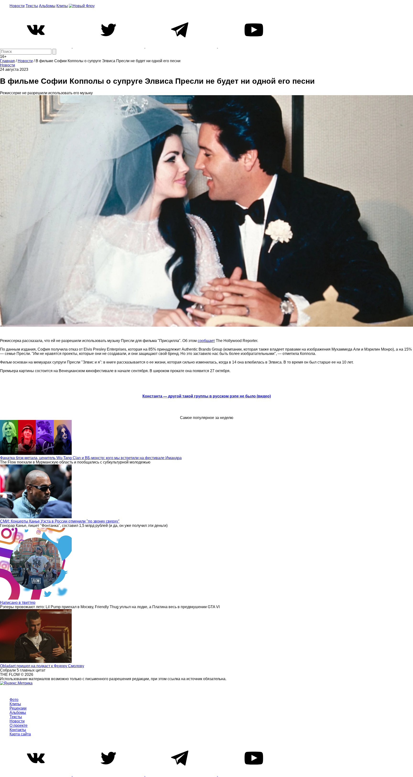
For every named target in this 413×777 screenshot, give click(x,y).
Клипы (62, 6)
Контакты (18, 730)
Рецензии (18, 708)
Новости (17, 6)
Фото (14, 700)
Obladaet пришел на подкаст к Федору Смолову (42, 666)
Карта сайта (20, 734)
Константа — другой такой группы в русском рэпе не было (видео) (206, 396)
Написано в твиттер (17, 603)
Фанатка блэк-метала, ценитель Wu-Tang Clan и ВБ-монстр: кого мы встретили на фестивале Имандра (91, 458)
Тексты (32, 6)
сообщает (206, 341)
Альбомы (47, 6)
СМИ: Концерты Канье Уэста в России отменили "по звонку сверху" (60, 521)
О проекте (18, 725)
